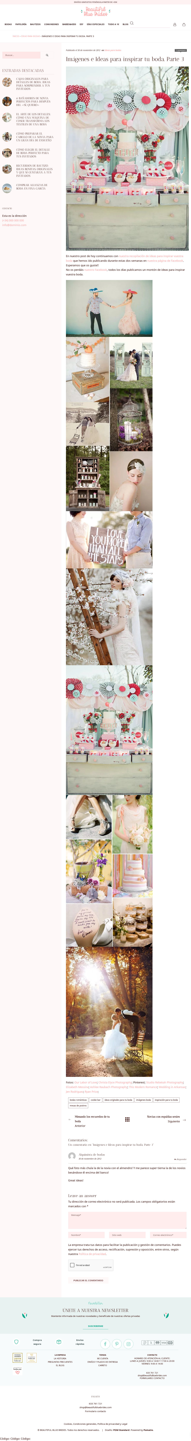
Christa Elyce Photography (115, 1082)
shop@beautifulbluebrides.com (152, 1375)
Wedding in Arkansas (172, 1087)
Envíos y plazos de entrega (103, 1362)
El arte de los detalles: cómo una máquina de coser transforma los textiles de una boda (33, 119)
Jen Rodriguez (74, 1091)
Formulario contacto (95, 1411)
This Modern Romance (143, 1087)
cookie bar (96, 1100)
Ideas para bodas (30, 36)
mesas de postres (78, 1105)
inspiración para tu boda (166, 1100)
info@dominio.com (14, 225)
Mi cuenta (102, 1358)
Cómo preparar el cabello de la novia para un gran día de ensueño (34, 137)
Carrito (102, 1365)
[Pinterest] (117, 1344)
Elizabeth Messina (77, 1087)
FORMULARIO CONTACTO (152, 1378)
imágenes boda (143, 1100)
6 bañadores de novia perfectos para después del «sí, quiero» (33, 102)
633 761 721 (152, 1372)
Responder (182, 1159)
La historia (60, 1358)
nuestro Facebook (95, 270)
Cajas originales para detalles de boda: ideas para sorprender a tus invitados (33, 84)
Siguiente (163, 1119)
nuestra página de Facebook (165, 260)
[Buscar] (47, 55)
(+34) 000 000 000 (13, 220)
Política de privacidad (92, 1254)
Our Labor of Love (85, 1082)
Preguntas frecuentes (60, 1362)
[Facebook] (105, 1344)
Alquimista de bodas (92, 1154)
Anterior (92, 1121)
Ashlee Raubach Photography (108, 1087)
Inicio (16, 36)
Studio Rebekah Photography (164, 1082)
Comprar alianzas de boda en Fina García (31, 186)
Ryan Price (91, 1091)
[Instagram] (128, 1344)
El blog (60, 1365)
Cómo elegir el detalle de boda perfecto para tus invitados (33, 153)
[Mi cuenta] (175, 24)
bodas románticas (78, 1100)
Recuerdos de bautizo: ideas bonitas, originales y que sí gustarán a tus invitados (34, 171)
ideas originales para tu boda (118, 1100)
